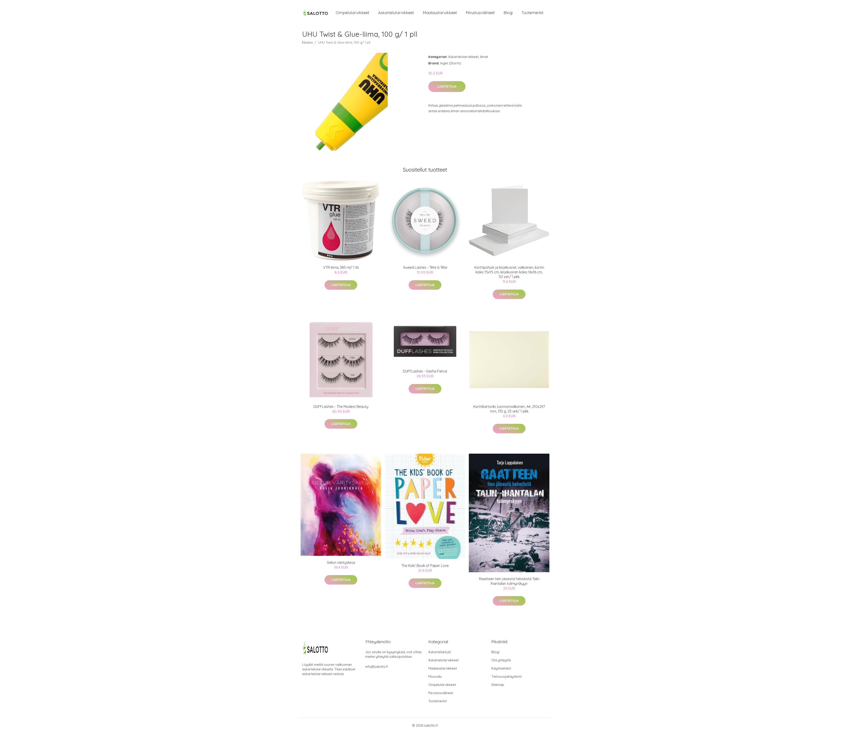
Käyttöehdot (501, 668)
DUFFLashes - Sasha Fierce (425, 371)
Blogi (508, 12)
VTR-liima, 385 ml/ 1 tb (341, 267)
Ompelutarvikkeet (352, 12)
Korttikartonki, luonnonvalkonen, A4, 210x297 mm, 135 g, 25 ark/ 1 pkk (509, 408)
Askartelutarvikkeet (396, 12)
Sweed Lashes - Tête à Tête (425, 267)
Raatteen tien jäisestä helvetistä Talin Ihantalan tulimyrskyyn (509, 581)
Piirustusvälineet (480, 12)
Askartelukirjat (439, 652)
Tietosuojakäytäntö (506, 676)
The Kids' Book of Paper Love (425, 565)
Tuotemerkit (532, 12)
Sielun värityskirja (341, 562)
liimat (484, 57)
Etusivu (307, 42)
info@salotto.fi (376, 666)
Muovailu (435, 676)
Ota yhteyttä (501, 660)
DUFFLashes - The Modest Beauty (340, 406)
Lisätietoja (446, 86)
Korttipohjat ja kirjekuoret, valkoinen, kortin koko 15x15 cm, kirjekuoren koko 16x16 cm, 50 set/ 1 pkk (509, 272)
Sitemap (497, 685)
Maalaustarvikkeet (440, 12)
